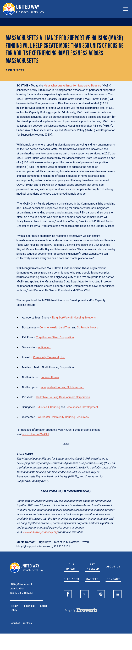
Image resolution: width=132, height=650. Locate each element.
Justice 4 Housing (49, 407)
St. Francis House (87, 327)
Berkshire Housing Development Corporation (63, 397)
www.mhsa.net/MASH (35, 434)
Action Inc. (44, 347)
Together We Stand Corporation (55, 337)
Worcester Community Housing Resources (63, 417)
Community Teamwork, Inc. (49, 357)
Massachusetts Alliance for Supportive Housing (72, 85)
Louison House (50, 377)
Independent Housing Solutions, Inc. (62, 387)
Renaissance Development (82, 407)
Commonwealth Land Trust (55, 327)
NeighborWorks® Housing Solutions (74, 317)
